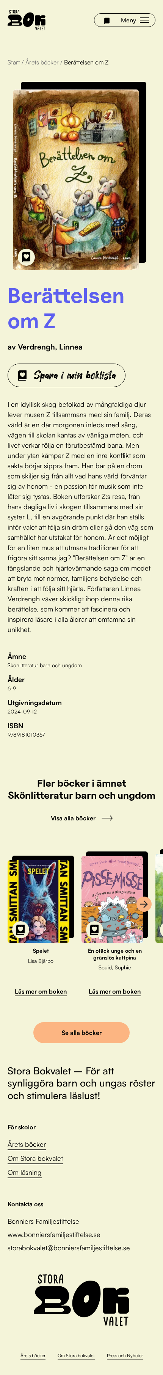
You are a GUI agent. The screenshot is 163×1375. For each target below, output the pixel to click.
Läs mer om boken (41, 991)
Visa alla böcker (73, 818)
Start (14, 62)
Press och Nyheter (125, 1355)
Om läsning (25, 1172)
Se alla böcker (82, 1032)
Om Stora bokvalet (35, 1158)
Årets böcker (42, 62)
